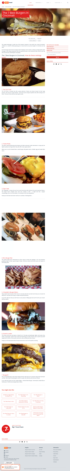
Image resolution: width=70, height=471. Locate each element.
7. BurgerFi (5, 375)
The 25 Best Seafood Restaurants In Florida (23, 401)
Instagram (7, 455)
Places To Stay (57, 2)
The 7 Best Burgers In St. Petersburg (23, 395)
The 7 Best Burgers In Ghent (38, 395)
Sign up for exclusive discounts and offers (54, 52)
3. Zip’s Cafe (5, 189)
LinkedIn (6, 457)
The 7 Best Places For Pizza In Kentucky (38, 401)
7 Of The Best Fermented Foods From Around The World (38, 414)
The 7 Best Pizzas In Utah (9, 401)
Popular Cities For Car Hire (30, 449)
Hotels (40, 453)
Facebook (6, 452)
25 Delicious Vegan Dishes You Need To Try (8, 395)
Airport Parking (42, 451)
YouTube (6, 450)
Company (55, 461)
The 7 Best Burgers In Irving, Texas (8, 407)
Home (30, 2)
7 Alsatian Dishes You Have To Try (23, 407)
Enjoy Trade (55, 457)
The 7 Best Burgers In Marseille (23, 414)
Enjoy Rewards (56, 459)
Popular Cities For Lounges (30, 453)
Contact (54, 455)
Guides (48, 2)
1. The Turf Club (6, 89)
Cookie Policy (55, 453)
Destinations (38, 2)
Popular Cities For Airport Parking (31, 455)
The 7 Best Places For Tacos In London (8, 414)
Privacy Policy (55, 451)
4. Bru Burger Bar (7, 258)
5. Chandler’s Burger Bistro (10, 292)
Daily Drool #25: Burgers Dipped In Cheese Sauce (38, 407)
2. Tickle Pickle (6, 144)
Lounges (40, 455)
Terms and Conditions (57, 449)
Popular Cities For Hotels (29, 451)
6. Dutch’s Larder (7, 333)
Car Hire (40, 449)
